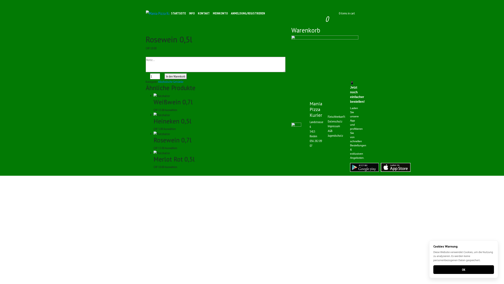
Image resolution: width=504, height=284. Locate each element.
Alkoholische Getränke (170, 82)
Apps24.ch (274, 178)
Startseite (178, 13)
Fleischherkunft (336, 117)
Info (192, 13)
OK (463, 270)
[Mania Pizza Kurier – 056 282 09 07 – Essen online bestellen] (158, 13)
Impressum (334, 126)
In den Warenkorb (175, 76)
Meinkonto (220, 13)
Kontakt (204, 13)
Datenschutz (335, 121)
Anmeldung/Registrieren (248, 13)
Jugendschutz (335, 135)
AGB (330, 131)
